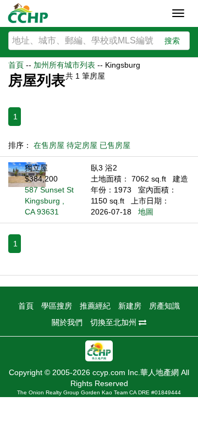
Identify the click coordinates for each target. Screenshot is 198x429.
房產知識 (164, 305)
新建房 (129, 305)
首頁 (16, 65)
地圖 (145, 211)
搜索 (172, 40)
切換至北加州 (114, 322)
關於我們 (67, 322)
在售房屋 (49, 145)
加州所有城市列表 (64, 65)
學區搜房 (56, 305)
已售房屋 (115, 145)
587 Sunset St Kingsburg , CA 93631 (49, 200)
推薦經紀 (95, 305)
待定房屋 (82, 145)
